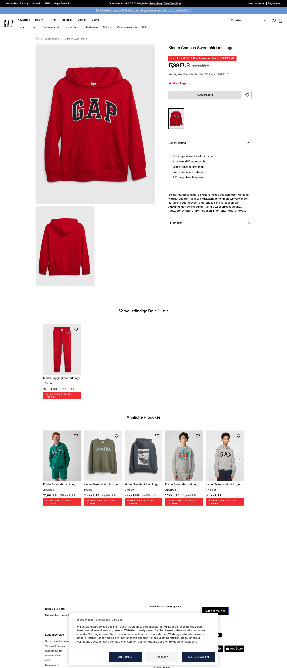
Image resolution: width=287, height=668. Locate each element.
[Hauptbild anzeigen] (95, 124)
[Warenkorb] (280, 21)
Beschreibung (177, 142)
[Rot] (176, 118)
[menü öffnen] (32, 20)
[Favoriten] (274, 21)
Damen (39, 19)
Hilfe (47, 3)
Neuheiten (24, 19)
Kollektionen (90, 27)
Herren (52, 19)
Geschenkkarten (127, 27)
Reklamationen (53, 655)
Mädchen (67, 19)
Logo (34, 27)
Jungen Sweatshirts (76, 38)
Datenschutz (52, 665)
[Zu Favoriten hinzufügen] (76, 329)
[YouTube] (218, 635)
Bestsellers (71, 27)
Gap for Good (236, 210)
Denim (21, 27)
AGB (47, 660)
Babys (95, 19)
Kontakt (37, 3)
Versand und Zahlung (17, 3)
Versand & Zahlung (55, 646)
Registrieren (156, 3)
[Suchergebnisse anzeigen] (265, 20)
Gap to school (50, 27)
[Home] (37, 38)
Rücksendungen (53, 650)
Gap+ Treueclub (62, 3)
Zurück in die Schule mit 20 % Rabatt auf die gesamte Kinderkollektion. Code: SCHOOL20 (143, 10)
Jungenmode (52, 38)
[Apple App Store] (234, 648)
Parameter (175, 222)
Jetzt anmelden (256, 3)
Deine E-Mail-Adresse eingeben (165, 606)
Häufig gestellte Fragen (57, 641)
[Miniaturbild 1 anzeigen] (65, 246)
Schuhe (107, 27)
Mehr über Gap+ (172, 3)
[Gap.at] (8, 23)
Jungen (82, 19)
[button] (247, 95)
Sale (144, 27)
